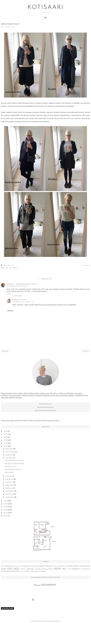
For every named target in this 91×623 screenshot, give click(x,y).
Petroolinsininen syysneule (14, 460)
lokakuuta (9, 455)
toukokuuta (9, 485)
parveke (38, 569)
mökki (3, 569)
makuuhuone (85, 566)
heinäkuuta (9, 479)
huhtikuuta (9, 488)
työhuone (33, 571)
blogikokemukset (10, 566)
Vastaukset (18, 296)
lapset (55, 566)
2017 (6, 446)
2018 (6, 443)
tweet (2, 268)
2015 (6, 504)
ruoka (69, 569)
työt (38, 571)
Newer (5, 351)
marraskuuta (10, 452)
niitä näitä (13, 568)
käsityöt (48, 566)
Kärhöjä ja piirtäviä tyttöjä (14, 463)
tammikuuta (9, 497)
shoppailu (76, 569)
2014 (6, 507)
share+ (15, 268)
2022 (6, 431)
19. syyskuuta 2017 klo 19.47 (17, 286)
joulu (25, 566)
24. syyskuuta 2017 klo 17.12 (22, 302)
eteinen (20, 566)
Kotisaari (45, 7)
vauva (43, 571)
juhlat (30, 566)
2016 (6, 501)
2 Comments (86, 265)
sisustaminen (85, 569)
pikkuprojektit (47, 569)
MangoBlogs (56, 621)
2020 (6, 437)
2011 (6, 516)
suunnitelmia (6, 571)
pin (10, 268)
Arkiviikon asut (10, 466)
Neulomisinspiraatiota (13, 469)
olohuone (30, 569)
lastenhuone (61, 566)
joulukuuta (9, 449)
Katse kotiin (9, 472)
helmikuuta (9, 494)
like (7, 268)
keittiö (42, 566)
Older (86, 351)
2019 (6, 440)
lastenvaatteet (73, 566)
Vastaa (9, 294)
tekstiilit (15, 571)
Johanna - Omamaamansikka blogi (22, 284)
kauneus (35, 566)
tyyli (13, 265)
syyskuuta (9, 458)
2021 (6, 434)
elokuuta (8, 476)
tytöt (27, 571)
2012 (6, 513)
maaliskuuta (10, 491)
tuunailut (22, 571)
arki (2, 566)
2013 (6, 510)
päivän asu (6, 265)
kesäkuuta (9, 482)
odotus (22, 569)
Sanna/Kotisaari (19, 299)
